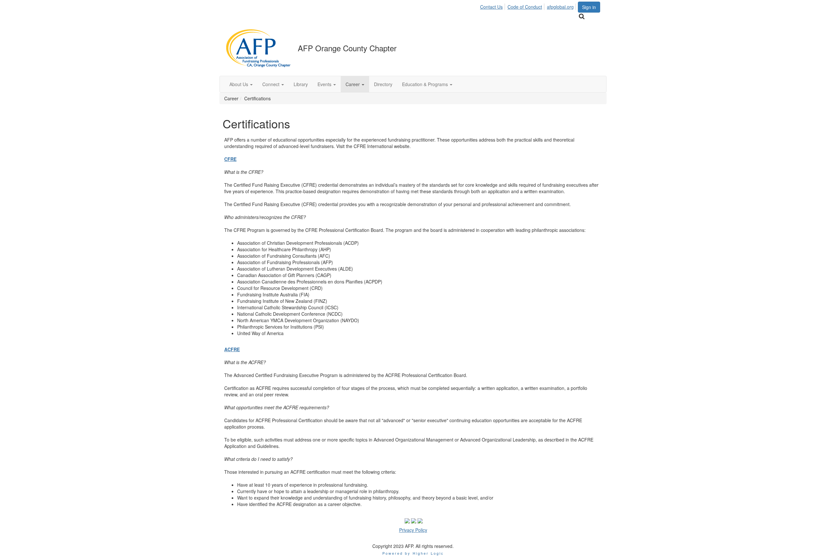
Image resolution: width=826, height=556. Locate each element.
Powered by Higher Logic (413, 553)
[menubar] (528, 6)
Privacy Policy (413, 530)
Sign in (589, 7)
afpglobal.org (560, 7)
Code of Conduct (525, 7)
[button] (241, 84)
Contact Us (491, 7)
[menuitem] (493, 6)
